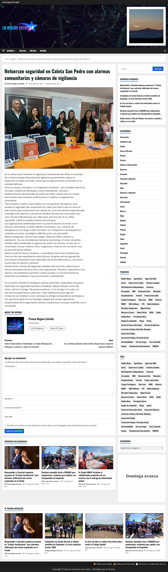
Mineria (123, 211)
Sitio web (8, 416)
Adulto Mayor (126, 278)
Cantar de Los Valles (136, 282)
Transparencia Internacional (139, 346)
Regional (10, 50)
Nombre (9, 398)
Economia (123, 174)
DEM (133, 291)
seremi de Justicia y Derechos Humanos (136, 329)
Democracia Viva (144, 291)
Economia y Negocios (128, 178)
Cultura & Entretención (128, 164)
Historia (158, 299)
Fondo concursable (151, 295)
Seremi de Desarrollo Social (131, 325)
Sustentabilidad (127, 342)
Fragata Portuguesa (128, 299)
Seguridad (124, 243)
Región (122, 234)
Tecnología (124, 252)
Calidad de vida (125, 141)
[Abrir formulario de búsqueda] (165, 51)
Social (122, 248)
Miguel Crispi (145, 308)
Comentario (10, 366)
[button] (3, 51)
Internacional (125, 202)
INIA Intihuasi (134, 304)
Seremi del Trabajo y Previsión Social (134, 337)
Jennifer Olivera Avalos (51, 481)
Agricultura (138, 278)
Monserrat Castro (127, 312)
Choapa (122, 155)
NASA (151, 312)
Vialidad (123, 262)
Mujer (122, 215)
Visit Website (37, 328)
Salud (122, 239)
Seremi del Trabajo (128, 333)
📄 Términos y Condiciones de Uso (151, 564)
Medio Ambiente (153, 304)
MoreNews (97, 569)
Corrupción (125, 291)
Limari (122, 206)
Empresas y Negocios (128, 192)
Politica (22, 50)
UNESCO (155, 346)
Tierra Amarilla (154, 342)
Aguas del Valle (150, 278)
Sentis (149, 320)
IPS (143, 304)
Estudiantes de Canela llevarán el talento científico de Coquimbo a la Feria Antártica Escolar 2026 (140, 97)
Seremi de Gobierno (152, 325)
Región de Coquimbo (129, 320)
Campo (122, 146)
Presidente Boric (139, 316)
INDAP (123, 304)
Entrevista (124, 197)
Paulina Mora (126, 316)
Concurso (150, 287)
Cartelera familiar (152, 282)
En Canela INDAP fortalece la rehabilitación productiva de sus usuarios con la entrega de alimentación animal (95, 476)
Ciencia (122, 160)
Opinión (43, 50)
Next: (88, 343)
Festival (139, 295)
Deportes (123, 169)
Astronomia (124, 137)
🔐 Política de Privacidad (124, 564)
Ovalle (158, 312)
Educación (123, 183)
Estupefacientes (127, 295)
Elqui (122, 188)
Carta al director (126, 151)
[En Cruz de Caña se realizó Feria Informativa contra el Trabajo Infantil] (104, 525)
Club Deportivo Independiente (132, 287)
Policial (33, 50)
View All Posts (56, 328)
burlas (123, 282)
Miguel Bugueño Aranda (55, 551)
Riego (142, 320)
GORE (151, 299)
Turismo (123, 257)
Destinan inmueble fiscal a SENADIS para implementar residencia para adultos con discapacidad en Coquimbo (59, 475)
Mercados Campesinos (129, 308)
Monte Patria (142, 312)
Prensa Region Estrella (15, 84)
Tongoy (123, 346)
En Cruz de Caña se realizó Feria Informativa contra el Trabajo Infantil (103, 543)
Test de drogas (141, 342)
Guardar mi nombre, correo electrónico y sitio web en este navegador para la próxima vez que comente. (52, 425)
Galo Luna (142, 299)
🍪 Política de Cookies (102, 564)
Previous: (28, 343)
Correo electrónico (13, 407)
